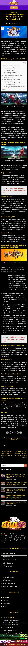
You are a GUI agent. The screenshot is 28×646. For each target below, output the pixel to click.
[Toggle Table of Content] (23, 63)
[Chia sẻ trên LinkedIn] (21, 432)
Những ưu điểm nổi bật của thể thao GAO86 (13, 67)
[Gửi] (25, 465)
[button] (2, 3)
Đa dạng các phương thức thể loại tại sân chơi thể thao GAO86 (13, 76)
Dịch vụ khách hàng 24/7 (11, 72)
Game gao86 (14, 12)
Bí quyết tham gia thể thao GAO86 (11, 79)
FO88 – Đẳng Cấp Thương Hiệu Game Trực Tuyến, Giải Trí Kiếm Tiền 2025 (16, 483)
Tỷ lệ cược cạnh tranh (10, 68)
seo (21, 23)
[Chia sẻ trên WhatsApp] (7, 432)
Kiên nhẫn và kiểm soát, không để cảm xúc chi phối (15, 87)
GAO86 (21, 49)
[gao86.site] (14, 2)
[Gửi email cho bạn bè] (15, 432)
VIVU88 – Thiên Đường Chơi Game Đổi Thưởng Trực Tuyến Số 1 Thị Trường (15, 476)
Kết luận (5, 89)
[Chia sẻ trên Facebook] (9, 432)
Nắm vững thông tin (10, 81)
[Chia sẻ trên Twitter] (12, 432)
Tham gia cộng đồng (10, 84)
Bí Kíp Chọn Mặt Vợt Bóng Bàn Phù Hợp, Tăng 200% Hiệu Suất (15, 496)
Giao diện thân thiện (10, 70)
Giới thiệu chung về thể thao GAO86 (11, 65)
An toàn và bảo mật (10, 73)
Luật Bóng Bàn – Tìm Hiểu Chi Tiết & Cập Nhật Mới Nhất (16, 502)
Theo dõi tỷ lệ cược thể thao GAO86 (13, 82)
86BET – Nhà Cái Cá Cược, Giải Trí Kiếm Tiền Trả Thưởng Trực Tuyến (15, 489)
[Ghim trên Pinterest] (18, 432)
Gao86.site (4, 534)
